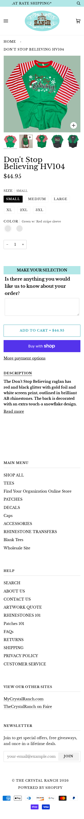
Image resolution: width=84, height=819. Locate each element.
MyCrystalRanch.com (23, 699)
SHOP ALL (14, 475)
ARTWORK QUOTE (23, 607)
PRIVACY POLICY (21, 656)
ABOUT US (14, 591)
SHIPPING (14, 648)
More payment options (24, 358)
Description (18, 373)
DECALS (12, 508)
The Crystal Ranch (37, 781)
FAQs (8, 632)
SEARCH (12, 583)
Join (68, 756)
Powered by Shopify (40, 788)
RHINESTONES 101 (22, 615)
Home (10, 42)
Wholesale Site (17, 548)
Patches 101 (14, 624)
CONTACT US (17, 599)
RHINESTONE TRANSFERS (30, 532)
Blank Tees (13, 540)
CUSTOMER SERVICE (25, 664)
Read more (14, 411)
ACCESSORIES (18, 524)
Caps (8, 516)
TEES (9, 483)
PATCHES (13, 499)
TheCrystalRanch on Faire (28, 707)
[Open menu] (10, 21)
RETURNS (14, 640)
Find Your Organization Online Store (37, 491)
